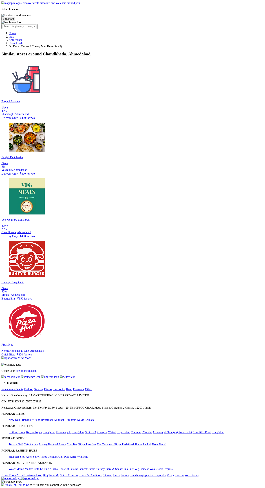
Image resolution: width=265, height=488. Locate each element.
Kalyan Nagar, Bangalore (40, 432)
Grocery (38, 389)
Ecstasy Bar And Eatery (52, 444)
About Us (22, 475)
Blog (45, 475)
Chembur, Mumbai (141, 432)
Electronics (59, 389)
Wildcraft (82, 456)
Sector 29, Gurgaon (96, 432)
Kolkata (89, 419)
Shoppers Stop (17, 456)
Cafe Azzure (31, 444)
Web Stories (191, 475)
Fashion (28, 389)
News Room (8, 475)
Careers (179, 475)
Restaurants (8, 389)
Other (88, 389)
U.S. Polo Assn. (67, 456)
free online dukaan (26, 370)
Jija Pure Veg (131, 468)
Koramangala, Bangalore (70, 432)
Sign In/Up (8, 19)
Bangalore (28, 419)
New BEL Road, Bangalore (208, 432)
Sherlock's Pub (142, 444)
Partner (125, 475)
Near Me (54, 475)
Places (116, 475)
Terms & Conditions (90, 475)
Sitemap (107, 475)
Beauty (19, 389)
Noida (80, 419)
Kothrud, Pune (17, 432)
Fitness (48, 389)
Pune (37, 419)
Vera (169, 475)
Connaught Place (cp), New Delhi (172, 432)
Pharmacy (78, 389)
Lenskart (53, 456)
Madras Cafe (32, 468)
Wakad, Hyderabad (119, 432)
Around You (35, 475)
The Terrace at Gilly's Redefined (115, 444)
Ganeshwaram (87, 468)
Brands (134, 475)
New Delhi (15, 419)
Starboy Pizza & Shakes (109, 468)
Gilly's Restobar (87, 444)
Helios (43, 456)
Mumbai (59, 419)
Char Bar (72, 444)
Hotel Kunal (159, 444)
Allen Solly (32, 456)
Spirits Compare (69, 475)
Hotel (69, 389)
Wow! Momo (16, 468)
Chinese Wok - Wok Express (156, 468)
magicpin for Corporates (152, 475)
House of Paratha (68, 468)
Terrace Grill (16, 444)
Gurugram (70, 419)
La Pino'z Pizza (49, 468)
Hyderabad (47, 419)
